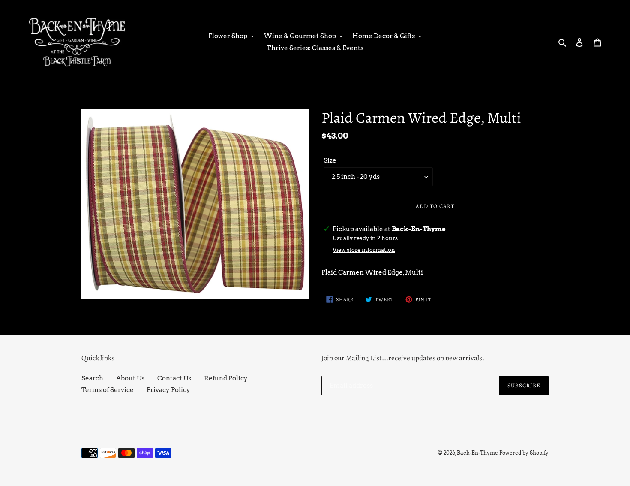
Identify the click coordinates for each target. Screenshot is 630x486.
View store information (364, 250)
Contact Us (174, 378)
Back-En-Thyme (477, 453)
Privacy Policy (168, 390)
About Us (130, 378)
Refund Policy (226, 378)
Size (330, 160)
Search (92, 378)
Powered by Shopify (524, 453)
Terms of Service (107, 390)
